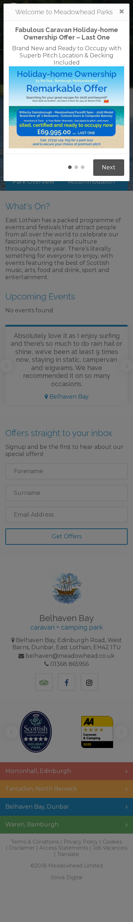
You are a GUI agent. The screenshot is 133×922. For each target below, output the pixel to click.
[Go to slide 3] (82, 167)
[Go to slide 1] (70, 167)
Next (109, 167)
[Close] (121, 11)
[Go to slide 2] (76, 167)
